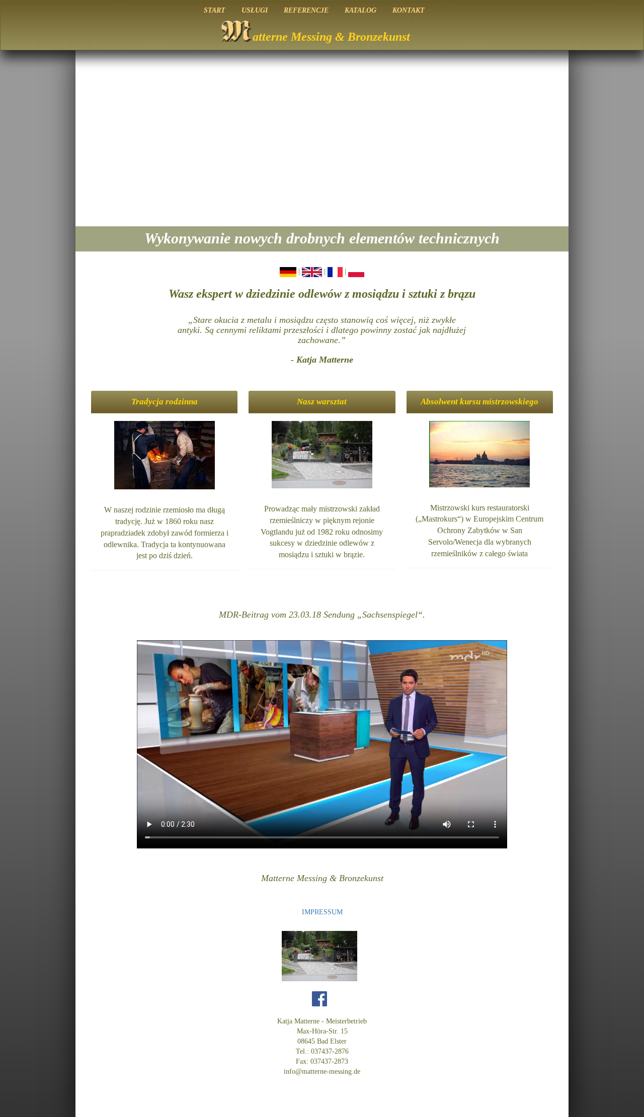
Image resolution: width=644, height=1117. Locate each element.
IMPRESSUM (322, 912)
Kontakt (408, 10)
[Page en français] (335, 271)
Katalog (360, 10)
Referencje (306, 10)
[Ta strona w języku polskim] (356, 271)
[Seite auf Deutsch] (288, 271)
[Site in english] (312, 271)
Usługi (255, 10)
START (214, 10)
